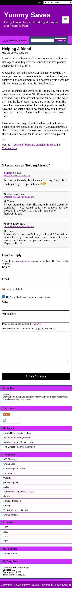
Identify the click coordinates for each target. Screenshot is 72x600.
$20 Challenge (10, 459)
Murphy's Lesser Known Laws (18, 442)
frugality (7, 478)
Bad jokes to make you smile (17, 437)
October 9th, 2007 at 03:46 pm (19, 226)
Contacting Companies (14, 468)
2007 (5, 536)
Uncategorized (10, 515)
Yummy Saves (10, 553)
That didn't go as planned (15, 510)
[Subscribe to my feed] (6, 415)
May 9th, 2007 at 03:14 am (17, 175)
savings (7, 505)
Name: (6, 266)
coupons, (19, 144)
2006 (5, 541)
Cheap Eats (9, 464)
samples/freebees (12, 501)
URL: (5, 301)
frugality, (30, 144)
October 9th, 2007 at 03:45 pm (19, 197)
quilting (6, 487)
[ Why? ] (37, 324)
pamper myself (10, 482)
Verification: (9, 313)
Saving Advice (63, 584)
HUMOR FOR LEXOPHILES (17, 433)
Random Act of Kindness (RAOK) (19, 491)
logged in (24, 261)
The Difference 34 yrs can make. (19, 447)
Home (5, 40)
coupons (7, 473)
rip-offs (6, 496)
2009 (5, 527)
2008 (5, 532)
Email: (6, 278)
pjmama (9, 172)
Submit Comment (36, 376)
